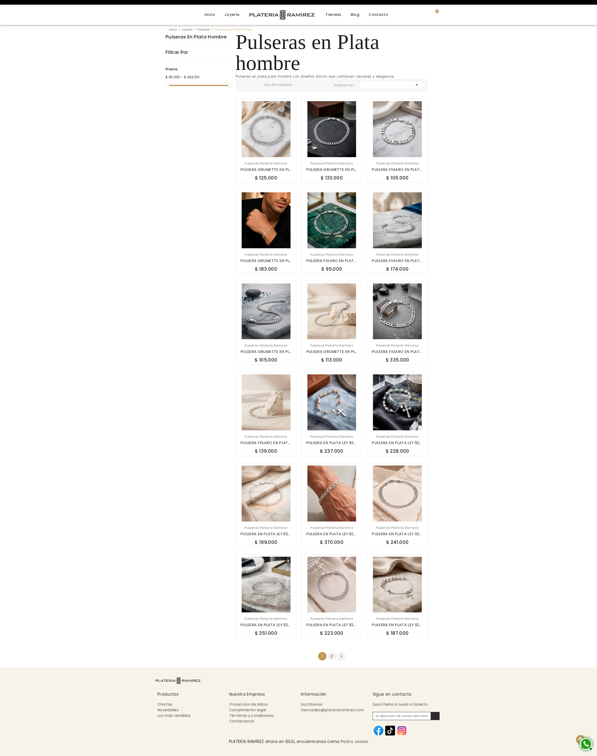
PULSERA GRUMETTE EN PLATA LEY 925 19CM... (266, 169)
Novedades (168, 710)
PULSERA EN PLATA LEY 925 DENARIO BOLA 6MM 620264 (397, 443)
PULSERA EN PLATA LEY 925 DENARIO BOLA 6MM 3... (332, 443)
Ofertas (164, 704)
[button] (445, 15)
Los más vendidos (174, 715)
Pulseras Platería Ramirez (266, 163)
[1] (435, 716)
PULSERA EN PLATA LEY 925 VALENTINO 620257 (332, 534)
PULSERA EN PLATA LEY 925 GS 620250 (266, 625)
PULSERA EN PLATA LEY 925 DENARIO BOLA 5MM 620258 (397, 625)
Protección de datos (248, 704)
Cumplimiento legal (247, 710)
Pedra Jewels (354, 741)
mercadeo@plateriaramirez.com (332, 710)
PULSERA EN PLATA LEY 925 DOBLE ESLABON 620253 (332, 625)
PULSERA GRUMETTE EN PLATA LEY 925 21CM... (332, 169)
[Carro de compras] (434, 14)
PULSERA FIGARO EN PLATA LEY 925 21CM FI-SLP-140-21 (397, 261)
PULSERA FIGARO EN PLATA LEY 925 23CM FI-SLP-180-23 (397, 351)
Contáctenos (241, 721)
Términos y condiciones (251, 715)
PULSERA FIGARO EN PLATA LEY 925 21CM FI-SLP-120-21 (266, 443)
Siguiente (341, 656)
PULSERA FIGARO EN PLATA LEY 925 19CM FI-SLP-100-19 (332, 261)
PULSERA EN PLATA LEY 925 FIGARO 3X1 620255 (266, 534)
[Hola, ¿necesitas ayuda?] (585, 743)
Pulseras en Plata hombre (196, 37)
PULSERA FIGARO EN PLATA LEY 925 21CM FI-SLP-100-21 (397, 169)
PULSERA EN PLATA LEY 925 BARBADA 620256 (397, 534)
